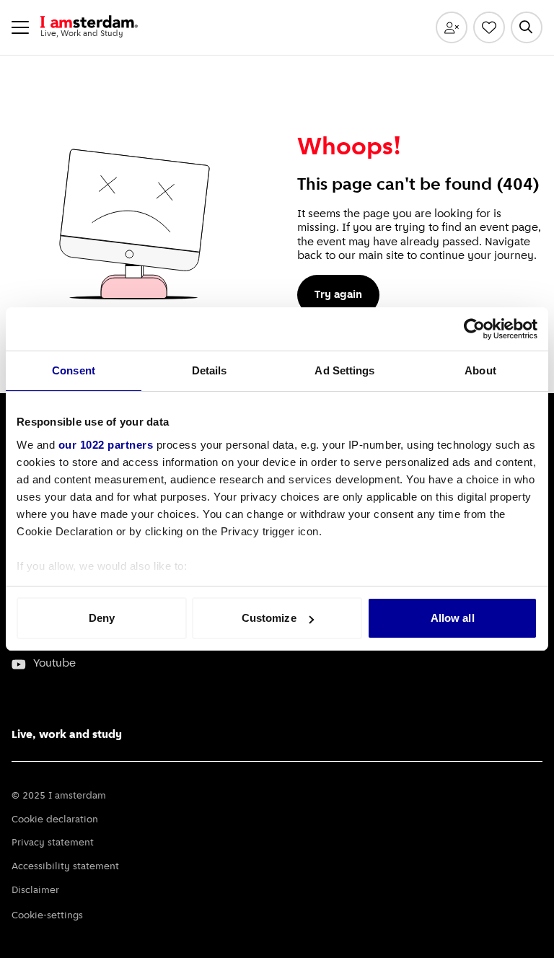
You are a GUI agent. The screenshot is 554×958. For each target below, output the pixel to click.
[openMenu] (20, 27)
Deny (102, 618)
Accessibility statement (65, 866)
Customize (269, 618)
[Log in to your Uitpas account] (451, 27)
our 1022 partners (106, 445)
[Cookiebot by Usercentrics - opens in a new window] (474, 329)
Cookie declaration (55, 819)
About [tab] (480, 370)
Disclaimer (35, 890)
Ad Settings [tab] (344, 370)
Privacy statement (53, 843)
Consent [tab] (73, 370)
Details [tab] (209, 370)
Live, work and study (67, 735)
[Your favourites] (489, 27)
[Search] (526, 27)
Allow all (453, 618)
